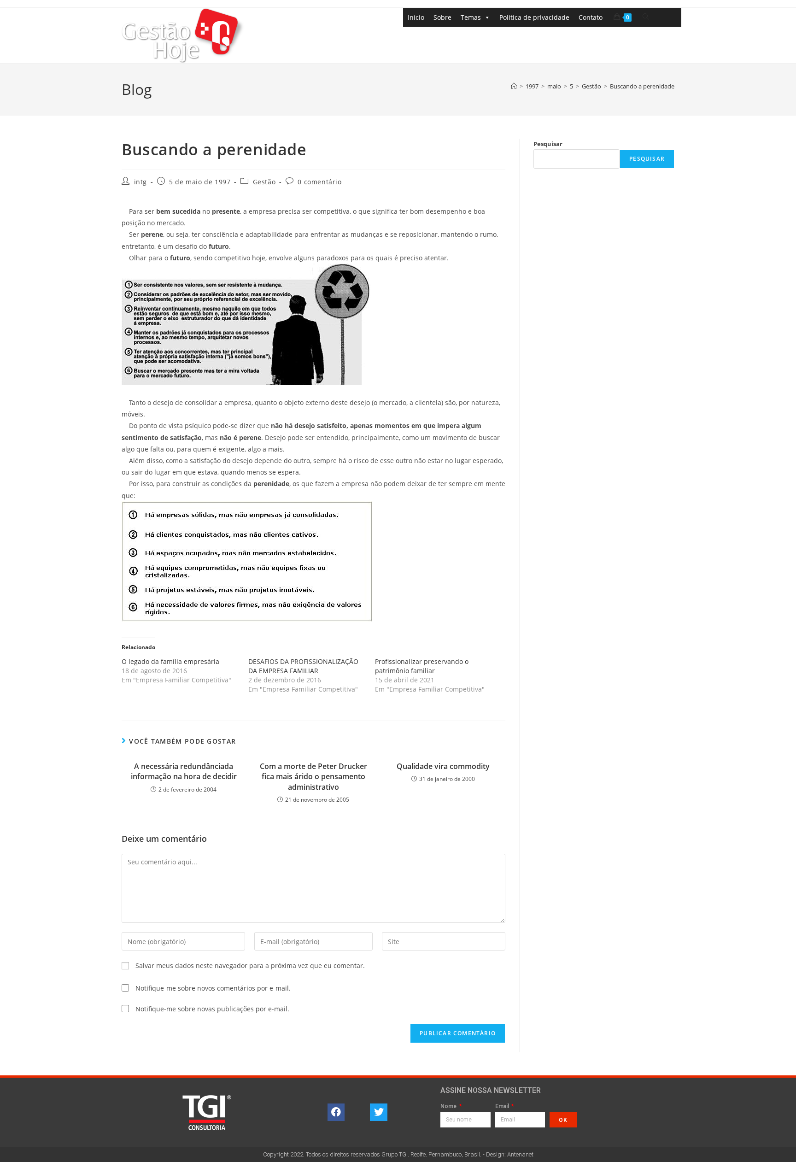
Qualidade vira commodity (443, 766)
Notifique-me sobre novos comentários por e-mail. (213, 988)
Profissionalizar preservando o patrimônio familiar (421, 666)
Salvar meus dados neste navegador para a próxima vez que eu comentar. (250, 965)
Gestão (264, 181)
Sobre (442, 17)
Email (502, 1106)
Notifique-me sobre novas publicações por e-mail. (212, 1008)
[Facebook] (336, 1112)
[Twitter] (378, 1112)
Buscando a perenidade (642, 86)
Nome (449, 1106)
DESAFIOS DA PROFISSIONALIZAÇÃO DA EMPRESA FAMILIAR (303, 666)
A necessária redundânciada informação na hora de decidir (184, 771)
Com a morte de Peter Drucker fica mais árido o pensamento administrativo (313, 776)
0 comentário (319, 181)
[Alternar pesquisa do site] (646, 16)
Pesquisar (547, 144)
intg (140, 181)
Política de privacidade (534, 17)
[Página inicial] (514, 86)
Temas (471, 17)
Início (416, 17)
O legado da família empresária (170, 661)
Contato (591, 17)
